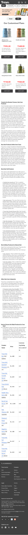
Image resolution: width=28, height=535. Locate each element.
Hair (3, 5)
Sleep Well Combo (20, 75)
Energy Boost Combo (7, 75)
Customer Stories (5, 474)
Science (15, 470)
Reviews (3, 477)
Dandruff (10, 5)
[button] (22, 2)
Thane (15, 490)
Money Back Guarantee (6, 486)
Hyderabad (16, 495)
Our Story (16, 472)
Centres (16, 483)
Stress (24, 5)
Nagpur (15, 488)
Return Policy (4, 492)
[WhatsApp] (19, 2)
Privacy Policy (4, 488)
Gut (18, 5)
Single (10, 19)
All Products (17, 477)
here (17, 511)
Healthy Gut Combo (20, 40)
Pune (15, 486)
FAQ (2, 470)
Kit (18, 19)
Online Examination (5, 472)
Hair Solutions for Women (20, 479)
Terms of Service (5, 490)
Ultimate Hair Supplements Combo (6, 40)
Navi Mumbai (17, 492)
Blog (15, 474)
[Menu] (25, 2)
